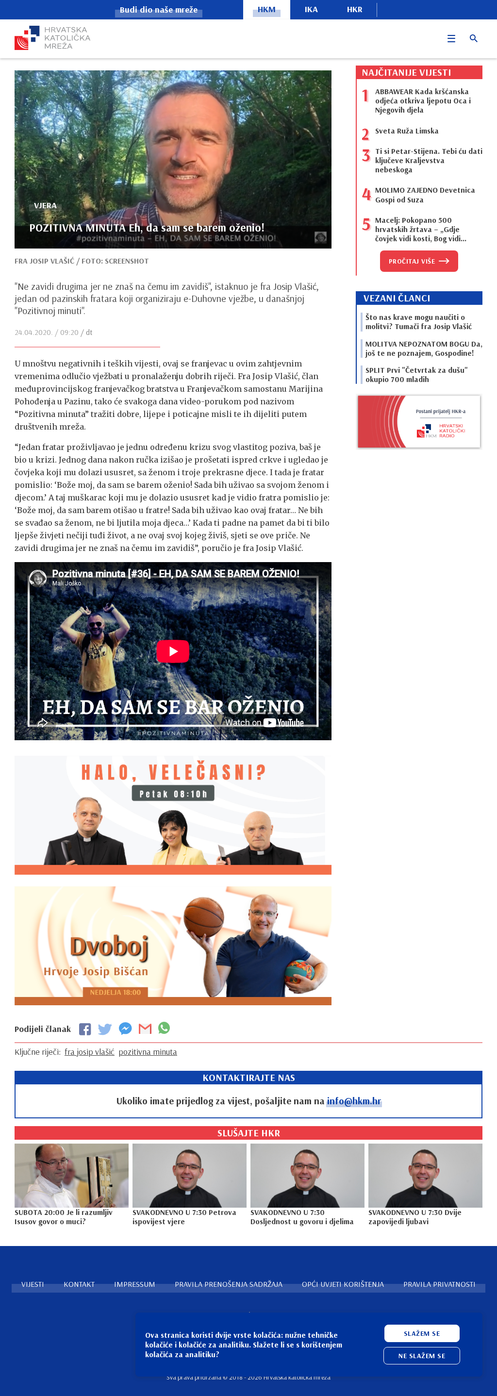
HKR (355, 9)
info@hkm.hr (354, 1100)
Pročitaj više (412, 261)
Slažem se (422, 1333)
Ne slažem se (421, 1355)
